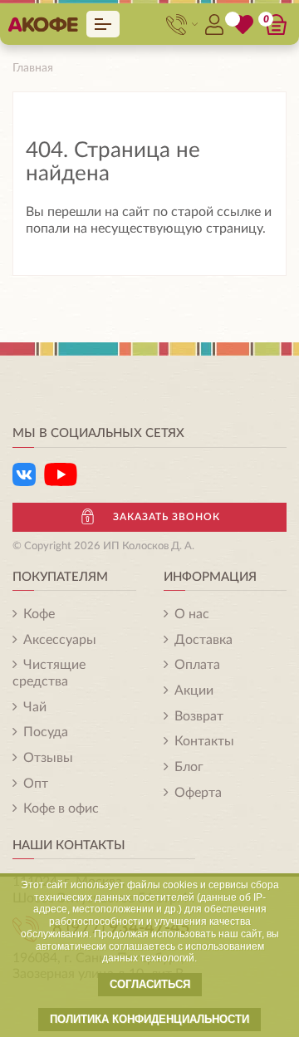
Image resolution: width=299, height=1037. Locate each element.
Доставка (203, 639)
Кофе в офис (61, 808)
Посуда (45, 732)
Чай (35, 707)
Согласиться (150, 984)
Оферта (198, 792)
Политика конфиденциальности (149, 1019)
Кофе (39, 614)
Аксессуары (59, 639)
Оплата (197, 664)
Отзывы (48, 757)
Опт (35, 783)
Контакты (204, 741)
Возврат (198, 716)
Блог (188, 767)
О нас (191, 614)
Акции (193, 690)
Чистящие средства (49, 673)
